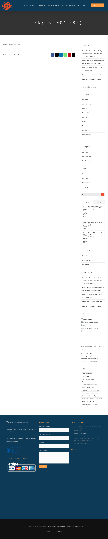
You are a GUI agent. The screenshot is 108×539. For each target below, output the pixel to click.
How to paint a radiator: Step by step (92, 75)
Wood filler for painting (88, 401)
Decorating (85, 152)
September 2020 (86, 134)
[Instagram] (74, 454)
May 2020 (85, 139)
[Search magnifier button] (102, 194)
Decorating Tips (86, 156)
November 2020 (86, 130)
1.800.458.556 (89, 353)
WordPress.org (86, 187)
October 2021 (86, 113)
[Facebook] (72, 454)
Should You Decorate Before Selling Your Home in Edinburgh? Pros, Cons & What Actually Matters (92, 53)
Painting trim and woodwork (89, 384)
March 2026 (85, 99)
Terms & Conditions (61, 526)
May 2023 (85, 108)
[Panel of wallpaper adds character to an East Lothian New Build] (93, 327)
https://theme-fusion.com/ (92, 361)
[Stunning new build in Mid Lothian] (89, 322)
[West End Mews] (86, 319)
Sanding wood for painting (89, 395)
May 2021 (84, 121)
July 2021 (84, 117)
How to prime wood (87, 376)
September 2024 (86, 104)
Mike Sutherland (8, 44)
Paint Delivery (86, 161)
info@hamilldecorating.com (81, 433)
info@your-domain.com (91, 358)
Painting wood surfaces (88, 387)
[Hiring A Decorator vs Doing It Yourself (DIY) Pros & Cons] (85, 207)
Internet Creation (57, 531)
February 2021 (86, 126)
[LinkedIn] (77, 454)
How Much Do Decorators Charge (91, 79)
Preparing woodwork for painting (90, 390)
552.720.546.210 (90, 356)
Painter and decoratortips (88, 382)
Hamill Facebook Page (80, 436)
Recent (99, 202)
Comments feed (86, 182)
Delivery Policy (71, 526)
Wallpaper (99, 398)
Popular (87, 202)
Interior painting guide (88, 379)
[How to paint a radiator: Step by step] (85, 233)
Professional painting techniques (90, 393)
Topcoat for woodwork (88, 398)
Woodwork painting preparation (90, 404)
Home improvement (87, 373)
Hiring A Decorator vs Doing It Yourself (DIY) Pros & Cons (95, 207)
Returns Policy (79, 526)
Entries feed (85, 178)
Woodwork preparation (88, 407)
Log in (84, 174)
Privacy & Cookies (51, 526)
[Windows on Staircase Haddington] (84, 333)
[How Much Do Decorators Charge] (85, 223)
